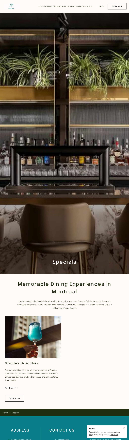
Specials (64, 262)
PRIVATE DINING (69, 6)
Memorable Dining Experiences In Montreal (64, 288)
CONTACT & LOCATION (84, 6)
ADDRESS (20, 430)
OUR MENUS (48, 6)
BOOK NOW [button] (117, 6)
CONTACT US (62, 430)
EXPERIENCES (58, 6)
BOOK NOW (14, 399)
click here (114, 435)
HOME (41, 6)
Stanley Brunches (22, 363)
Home (5, 412)
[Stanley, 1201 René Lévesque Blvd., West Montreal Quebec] (11, 6)
